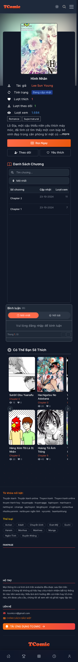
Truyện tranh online (28, 498)
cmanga (19, 507)
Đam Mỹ (54, 524)
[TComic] (12, 6)
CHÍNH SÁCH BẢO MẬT (19, 618)
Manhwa (37, 530)
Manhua (22, 530)
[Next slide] (68, 409)
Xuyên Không (29, 535)
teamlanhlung (59, 511)
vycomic (46, 511)
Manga (52, 530)
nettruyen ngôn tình (30, 511)
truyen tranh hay (11, 502)
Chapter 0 (14, 399)
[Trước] (63, 334)
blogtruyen (42, 507)
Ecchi (67, 524)
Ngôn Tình (10, 535)
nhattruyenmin (10, 511)
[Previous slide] (10, 409)
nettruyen (8, 507)
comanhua (67, 507)
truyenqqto (27, 502)
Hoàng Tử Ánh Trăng (47, 449)
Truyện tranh (9, 498)
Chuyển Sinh (37, 524)
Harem (8, 530)
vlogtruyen (54, 507)
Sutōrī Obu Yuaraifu (21, 394)
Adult (21, 524)
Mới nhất (25, 315)
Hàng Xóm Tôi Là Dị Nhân (21, 449)
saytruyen (29, 507)
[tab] (9, 656)
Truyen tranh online (64, 498)
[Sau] (68, 334)
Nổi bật (56, 315)
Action (8, 524)
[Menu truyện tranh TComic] (71, 7)
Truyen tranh (46, 498)
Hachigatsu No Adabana (47, 396)
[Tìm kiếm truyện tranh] (64, 7)
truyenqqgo (41, 502)
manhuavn (65, 502)
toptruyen (53, 502)
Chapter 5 (43, 455)
